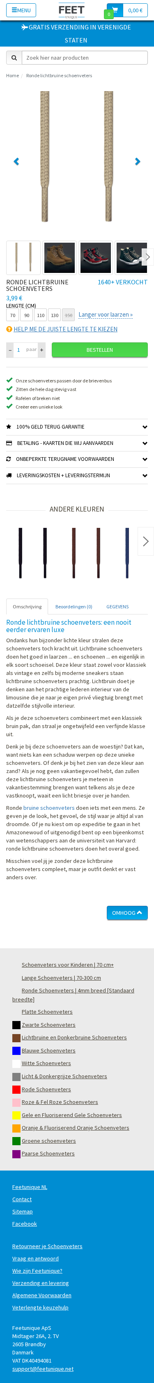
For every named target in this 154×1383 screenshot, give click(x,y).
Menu (24, 10)
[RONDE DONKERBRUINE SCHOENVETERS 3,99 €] (86, 554)
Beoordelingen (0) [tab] (73, 606)
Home (12, 75)
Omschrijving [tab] (27, 606)
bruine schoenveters (49, 807)
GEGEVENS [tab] (117, 606)
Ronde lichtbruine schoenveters (59, 75)
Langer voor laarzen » (105, 314)
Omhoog (124, 912)
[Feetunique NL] (71, 10)
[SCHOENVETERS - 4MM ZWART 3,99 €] (33, 554)
